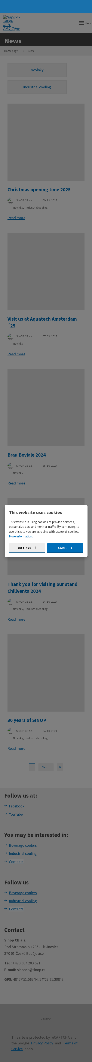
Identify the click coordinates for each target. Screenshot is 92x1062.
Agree (63, 548)
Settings (25, 547)
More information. (21, 536)
